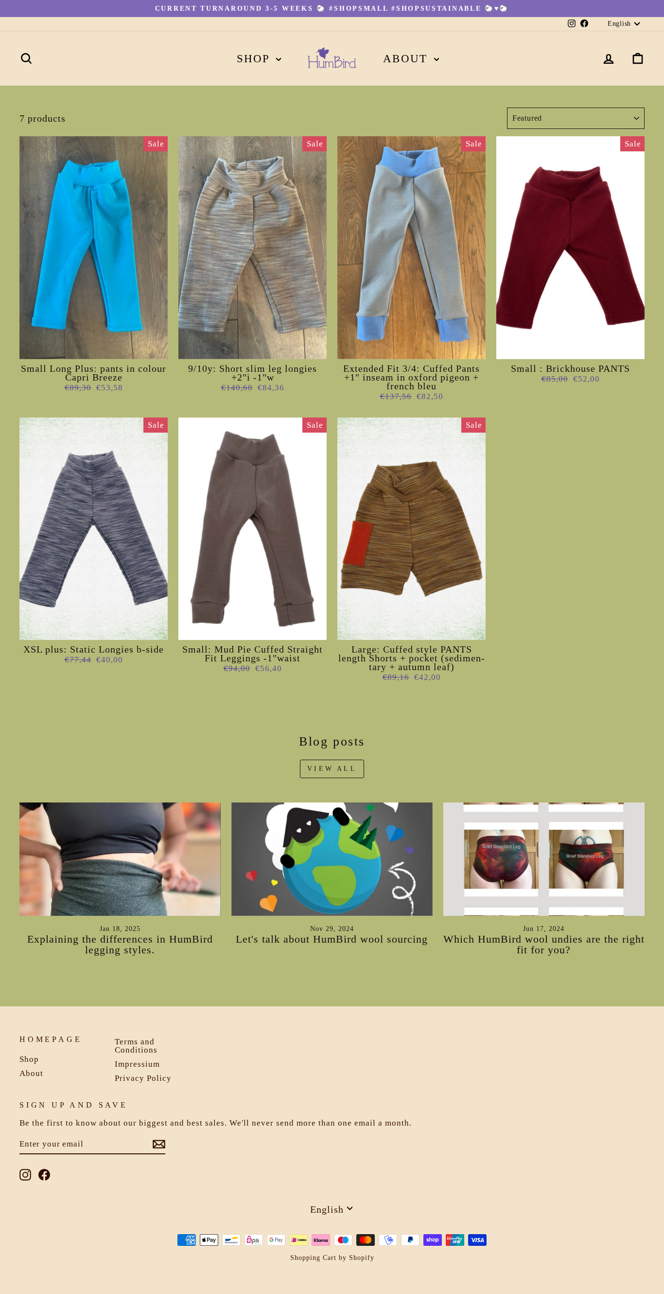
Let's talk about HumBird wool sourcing (332, 939)
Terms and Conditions (136, 1046)
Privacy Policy (143, 1078)
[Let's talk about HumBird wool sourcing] (332, 859)
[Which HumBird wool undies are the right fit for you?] (544, 859)
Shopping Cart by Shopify (332, 1257)
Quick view (94, 347)
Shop (255, 59)
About (407, 59)
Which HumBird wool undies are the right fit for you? (544, 944)
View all (332, 768)
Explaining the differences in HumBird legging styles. (120, 944)
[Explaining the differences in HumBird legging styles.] (120, 859)
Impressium (137, 1064)
